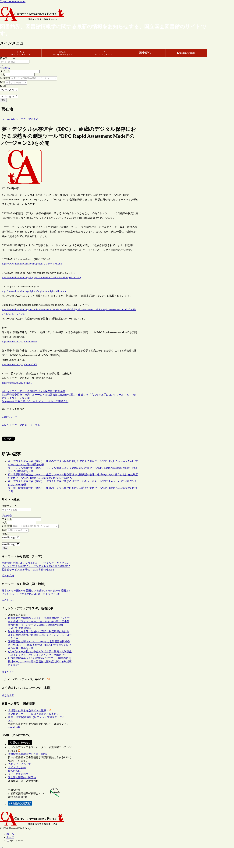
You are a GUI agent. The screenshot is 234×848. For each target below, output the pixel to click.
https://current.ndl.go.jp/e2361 (17, 382)
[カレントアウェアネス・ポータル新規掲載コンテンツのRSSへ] (19, 750)
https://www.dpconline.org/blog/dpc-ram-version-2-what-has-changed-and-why (41, 277)
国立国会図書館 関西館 (22, 777)
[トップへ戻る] (1, 847)
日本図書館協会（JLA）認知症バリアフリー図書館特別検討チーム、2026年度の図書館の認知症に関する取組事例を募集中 (40, 661)
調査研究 (145, 52)
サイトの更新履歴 (18, 774)
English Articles (186, 52)
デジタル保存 (42, 391)
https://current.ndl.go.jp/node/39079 (19, 341)
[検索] (1, 65)
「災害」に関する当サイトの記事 (27, 710)
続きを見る (8, 575)
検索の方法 (14, 770)
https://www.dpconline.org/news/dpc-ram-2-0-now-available (32, 263)
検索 (3, 100)
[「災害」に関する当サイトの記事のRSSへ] (50, 710)
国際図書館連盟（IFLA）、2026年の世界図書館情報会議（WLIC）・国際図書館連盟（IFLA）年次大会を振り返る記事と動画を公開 (39, 645)
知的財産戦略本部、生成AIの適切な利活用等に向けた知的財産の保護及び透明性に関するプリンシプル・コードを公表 (40, 634)
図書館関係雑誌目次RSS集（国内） (28, 754)
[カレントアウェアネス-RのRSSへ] (48, 679)
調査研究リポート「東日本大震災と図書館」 (33, 713)
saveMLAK (14, 727)
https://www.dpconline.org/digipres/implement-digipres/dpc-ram (34, 291)
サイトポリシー (17, 767)
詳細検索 (5, 67)
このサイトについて (19, 764)
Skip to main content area (12, 1)
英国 (32, 391)
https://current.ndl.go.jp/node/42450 (19, 364)
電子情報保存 (57, 391)
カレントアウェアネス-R (16, 391)
